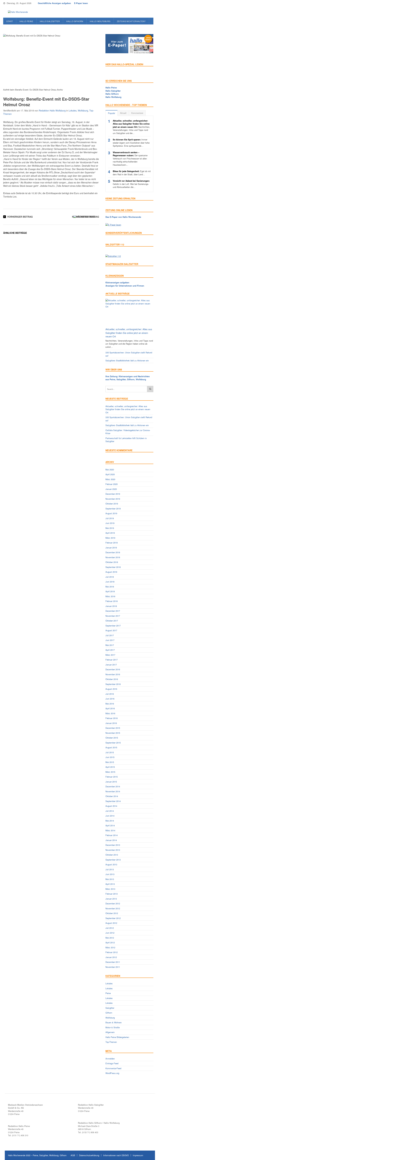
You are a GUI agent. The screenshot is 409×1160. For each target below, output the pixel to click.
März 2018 (110, 596)
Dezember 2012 (112, 903)
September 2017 (113, 625)
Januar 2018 (111, 606)
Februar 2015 (111, 776)
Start (9, 21)
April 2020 (110, 474)
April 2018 (110, 591)
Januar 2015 (111, 781)
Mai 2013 (109, 879)
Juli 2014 (109, 810)
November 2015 (112, 732)
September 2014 (113, 801)
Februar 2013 (111, 893)
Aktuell (123, 112)
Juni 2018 (109, 581)
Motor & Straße (112, 1027)
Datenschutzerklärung (89, 1155)
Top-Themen (111, 1041)
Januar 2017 (111, 664)
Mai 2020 (109, 469)
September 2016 (113, 684)
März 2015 (110, 771)
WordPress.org (112, 1073)
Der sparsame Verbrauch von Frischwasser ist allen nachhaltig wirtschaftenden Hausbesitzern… (130, 158)
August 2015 (111, 747)
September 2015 (113, 742)
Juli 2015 (109, 752)
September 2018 (113, 567)
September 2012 (113, 918)
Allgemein (110, 1032)
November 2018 (112, 557)
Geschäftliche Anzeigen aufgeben (54, 3)
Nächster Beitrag (83, 216)
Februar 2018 (111, 601)
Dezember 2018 (112, 552)
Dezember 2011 (112, 961)
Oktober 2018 (111, 562)
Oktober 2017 (111, 620)
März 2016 (110, 713)
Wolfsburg (83, 110)
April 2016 (110, 708)
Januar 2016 (111, 723)
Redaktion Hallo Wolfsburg (52, 110)
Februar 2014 (111, 835)
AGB (73, 1155)
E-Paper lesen (81, 3)
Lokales (73, 110)
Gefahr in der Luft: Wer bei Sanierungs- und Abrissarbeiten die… (131, 184)
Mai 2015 (109, 762)
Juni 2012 (109, 932)
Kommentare (137, 112)
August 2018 (111, 571)
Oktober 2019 (111, 503)
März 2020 (110, 479)
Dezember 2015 (112, 727)
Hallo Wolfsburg (100, 21)
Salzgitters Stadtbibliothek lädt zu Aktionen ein (127, 360)
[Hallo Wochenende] (17, 12)
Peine (108, 993)
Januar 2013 (111, 898)
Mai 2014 (109, 820)
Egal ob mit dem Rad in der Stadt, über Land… (132, 173)
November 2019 (112, 498)
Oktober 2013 (111, 854)
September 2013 (113, 859)
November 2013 (112, 849)
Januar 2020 (111, 489)
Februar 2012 (111, 952)
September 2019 (113, 508)
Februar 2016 (111, 718)
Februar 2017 (111, 659)
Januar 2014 (111, 840)
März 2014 (110, 830)
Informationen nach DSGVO (116, 1155)
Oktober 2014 (111, 796)
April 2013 (110, 883)
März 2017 (110, 654)
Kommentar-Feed (113, 1068)
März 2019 (110, 537)
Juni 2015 (109, 757)
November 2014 (112, 791)
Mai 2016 (109, 703)
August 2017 (111, 630)
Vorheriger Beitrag (20, 216)
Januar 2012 (111, 957)
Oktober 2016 (111, 679)
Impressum (138, 1155)
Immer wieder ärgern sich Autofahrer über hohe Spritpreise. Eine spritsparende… (131, 142)
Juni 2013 (109, 874)
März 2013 (110, 888)
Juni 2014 (109, 815)
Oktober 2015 (111, 737)
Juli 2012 (109, 927)
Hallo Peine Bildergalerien (117, 1037)
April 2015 (110, 766)
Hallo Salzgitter (50, 21)
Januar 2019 (111, 547)
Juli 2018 (109, 576)
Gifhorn (108, 1012)
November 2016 (112, 674)
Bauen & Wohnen (113, 1022)
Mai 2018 (109, 586)
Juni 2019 (109, 523)
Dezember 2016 (112, 669)
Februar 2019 (111, 542)
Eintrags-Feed (111, 1063)
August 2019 (111, 513)
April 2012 (110, 942)
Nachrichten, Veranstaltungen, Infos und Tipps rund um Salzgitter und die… (131, 127)
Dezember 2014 (112, 786)
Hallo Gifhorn (74, 21)
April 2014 (110, 825)
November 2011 (112, 966)
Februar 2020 (111, 484)
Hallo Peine (26, 21)
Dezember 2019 (112, 493)
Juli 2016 (109, 693)
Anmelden (110, 1058)
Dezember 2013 (112, 844)
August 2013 (111, 864)
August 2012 (111, 922)
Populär (111, 113)
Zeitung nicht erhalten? (131, 21)
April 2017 (110, 649)
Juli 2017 (109, 635)
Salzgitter (109, 1007)
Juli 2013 (109, 869)
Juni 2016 (109, 698)
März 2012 (110, 947)
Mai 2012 (109, 937)
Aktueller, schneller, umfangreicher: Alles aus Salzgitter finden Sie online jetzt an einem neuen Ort (128, 332)
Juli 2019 (109, 518)
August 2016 (111, 688)
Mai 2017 (109, 645)
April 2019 (110, 532)
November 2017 (112, 615)
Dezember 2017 (112, 610)
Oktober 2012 (111, 913)
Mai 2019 (109, 528)
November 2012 (112, 908)
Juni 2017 (109, 640)
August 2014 (111, 805)
